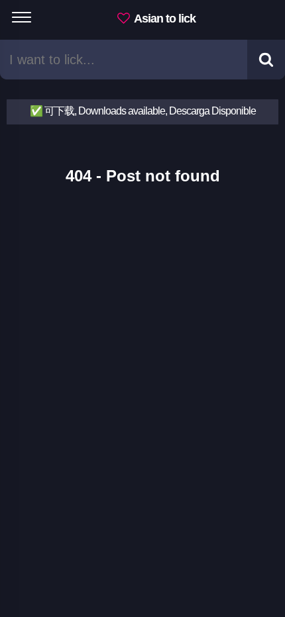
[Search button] (266, 59)
